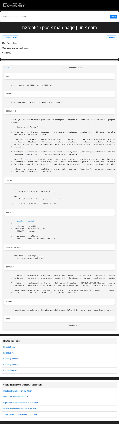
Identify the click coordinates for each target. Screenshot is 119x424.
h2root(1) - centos (10, 359)
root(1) (20, 221)
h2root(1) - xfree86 (10, 365)
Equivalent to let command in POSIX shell (20, 403)
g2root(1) (30, 221)
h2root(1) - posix (10, 370)
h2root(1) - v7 (8, 353)
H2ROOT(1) (8, 68)
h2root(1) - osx (9, 347)
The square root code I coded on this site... (20, 414)
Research (111, 37)
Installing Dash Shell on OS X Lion (17, 391)
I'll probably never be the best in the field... (20, 408)
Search (113, 17)
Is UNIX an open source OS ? (15, 397)
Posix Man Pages (10, 37)
